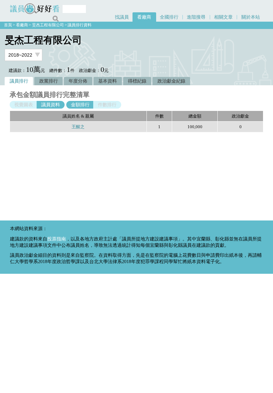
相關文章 (223, 17)
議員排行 (19, 81)
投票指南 (56, 238)
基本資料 (107, 81)
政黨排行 (48, 81)
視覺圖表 (23, 104)
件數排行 (107, 104)
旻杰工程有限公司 (48, 25)
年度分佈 (78, 81)
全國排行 (169, 17)
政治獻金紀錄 (171, 81)
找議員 (122, 17)
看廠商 (144, 17)
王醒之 (78, 126)
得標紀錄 (137, 81)
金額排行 (80, 104)
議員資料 (50, 104)
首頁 (8, 25)
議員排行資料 (80, 25)
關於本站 (250, 17)
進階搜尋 (196, 17)
